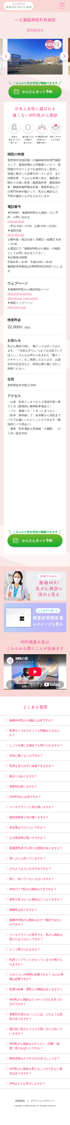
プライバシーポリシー (42, 1100)
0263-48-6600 (15, 221)
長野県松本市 (35, 30)
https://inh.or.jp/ (16, 307)
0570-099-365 (15, 235)
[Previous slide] (6, 56)
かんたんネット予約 (37, 92)
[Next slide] (64, 56)
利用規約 (20, 1100)
